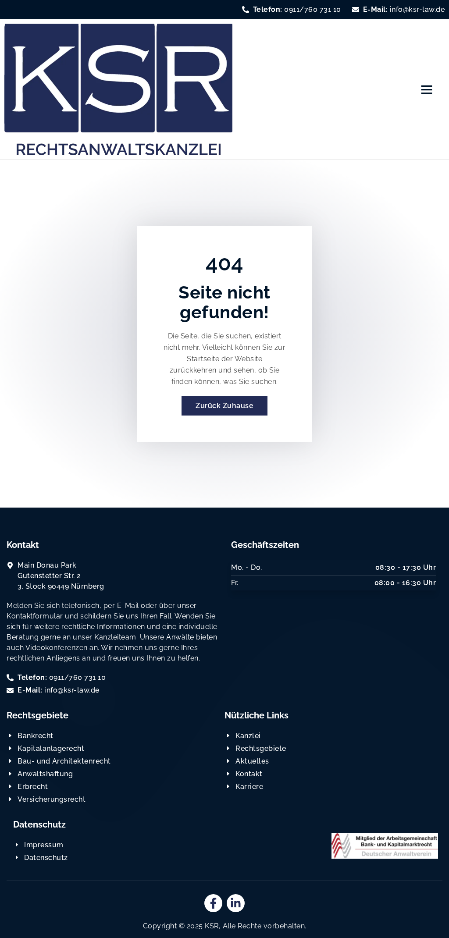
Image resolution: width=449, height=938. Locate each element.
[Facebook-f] (213, 903)
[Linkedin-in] (236, 903)
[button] (426, 89)
